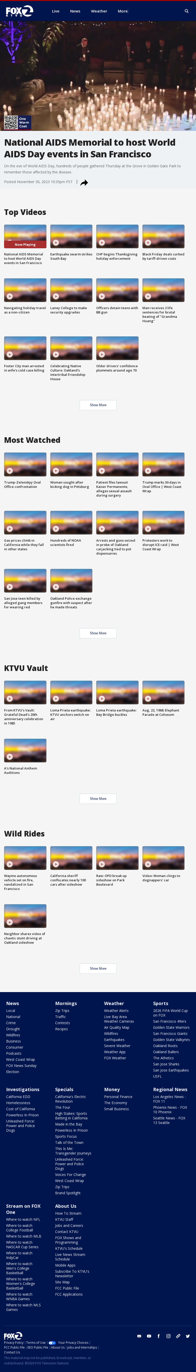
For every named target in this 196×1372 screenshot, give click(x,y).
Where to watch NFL (23, 1219)
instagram (168, 1336)
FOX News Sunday (21, 1065)
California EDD (18, 1096)
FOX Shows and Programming (68, 1240)
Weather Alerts (116, 1010)
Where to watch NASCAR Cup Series (22, 1244)
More (123, 10)
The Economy (115, 1102)
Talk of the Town (69, 1142)
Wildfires (13, 1035)
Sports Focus (66, 1136)
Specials (64, 1089)
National (13, 1016)
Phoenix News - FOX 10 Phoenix (170, 1109)
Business (13, 1041)
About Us (65, 1206)
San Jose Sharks (166, 1064)
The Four (62, 1107)
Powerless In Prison (22, 1115)
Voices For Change (70, 1174)
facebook (159, 1336)
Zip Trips (62, 1010)
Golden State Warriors (171, 1027)
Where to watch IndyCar (19, 1255)
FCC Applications (69, 1294)
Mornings (66, 1003)
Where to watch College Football (19, 1227)
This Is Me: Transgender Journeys (73, 1151)
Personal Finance (118, 1096)
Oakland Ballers (166, 1051)
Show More (98, 405)
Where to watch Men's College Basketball (19, 1268)
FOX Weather (115, 1057)
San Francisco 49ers (169, 1021)
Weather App (115, 1051)
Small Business (116, 1108)
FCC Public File (67, 1288)
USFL (157, 1076)
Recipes (61, 1028)
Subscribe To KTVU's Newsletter (72, 1273)
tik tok (178, 1336)
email (139, 1336)
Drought (13, 1028)
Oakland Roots (165, 1045)
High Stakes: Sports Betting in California (71, 1115)
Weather (114, 1003)
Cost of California (20, 1108)
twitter (188, 1336)
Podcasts (13, 1053)
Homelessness (18, 1102)
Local (10, 1010)
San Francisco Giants (170, 1033)
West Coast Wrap (20, 1059)
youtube (149, 1336)
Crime (11, 1022)
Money (112, 1089)
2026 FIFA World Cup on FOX (170, 1013)
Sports (160, 1003)
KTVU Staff (64, 1219)
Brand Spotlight (68, 1192)
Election (12, 1071)
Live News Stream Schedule (70, 1256)
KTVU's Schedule (69, 1248)
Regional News (170, 1089)
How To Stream (68, 1213)
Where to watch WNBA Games (19, 1296)
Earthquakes (114, 1039)
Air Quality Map (116, 1027)
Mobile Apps (65, 1265)
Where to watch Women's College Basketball (20, 1284)
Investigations (22, 1089)
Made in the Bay (68, 1124)
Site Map (62, 1282)
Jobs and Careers (69, 1225)
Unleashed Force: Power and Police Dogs (20, 1126)
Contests (62, 1022)
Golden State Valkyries (171, 1039)
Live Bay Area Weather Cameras (119, 1019)
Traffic (60, 1016)
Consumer (14, 1047)
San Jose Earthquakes (171, 1070)
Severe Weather (117, 1045)
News (12, 1003)
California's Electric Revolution (70, 1099)
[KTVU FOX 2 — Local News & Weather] (23, 11)
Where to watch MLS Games (23, 1307)
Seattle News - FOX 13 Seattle (169, 1120)
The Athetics (163, 1057)
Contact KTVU (66, 1231)
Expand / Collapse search (187, 11)
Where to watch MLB (23, 1236)
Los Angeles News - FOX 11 (169, 1099)
